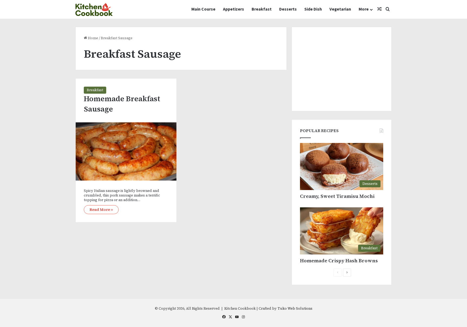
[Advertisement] (341, 69)
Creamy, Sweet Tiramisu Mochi (337, 196)
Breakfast (262, 9)
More (364, 9)
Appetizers (233, 9)
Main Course (203, 9)
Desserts (288, 9)
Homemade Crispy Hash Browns (339, 260)
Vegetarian (340, 9)
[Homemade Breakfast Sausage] (126, 151)
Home (92, 38)
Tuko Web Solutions (295, 308)
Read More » (101, 209)
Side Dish (313, 9)
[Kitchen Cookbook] (94, 9)
